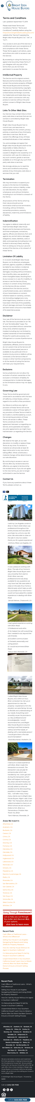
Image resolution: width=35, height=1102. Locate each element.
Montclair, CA (8, 865)
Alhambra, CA (8, 824)
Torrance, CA (7, 893)
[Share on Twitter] (7, 492)
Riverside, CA (8, 880)
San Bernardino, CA (10, 883)
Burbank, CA (7, 830)
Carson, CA (7, 833)
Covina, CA (7, 840)
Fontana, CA (7, 846)
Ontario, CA (7, 868)
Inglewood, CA (8, 858)
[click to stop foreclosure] (17, 918)
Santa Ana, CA (8, 890)
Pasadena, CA (8, 871)
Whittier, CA (7, 905)
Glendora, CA (7, 849)
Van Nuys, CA (8, 896)
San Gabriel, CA (8, 887)
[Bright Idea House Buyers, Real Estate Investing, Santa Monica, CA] (17, 498)
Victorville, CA (8, 899)
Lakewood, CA (8, 862)
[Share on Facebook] (4, 492)
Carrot (3, 1079)
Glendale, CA (7, 852)
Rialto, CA (6, 877)
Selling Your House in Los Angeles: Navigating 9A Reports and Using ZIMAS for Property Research (15, 942)
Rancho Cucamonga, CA (12, 874)
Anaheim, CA (7, 827)
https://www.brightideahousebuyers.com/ (18, 33)
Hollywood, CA (8, 855)
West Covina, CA (9, 902)
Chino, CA (6, 836)
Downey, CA (7, 843)
